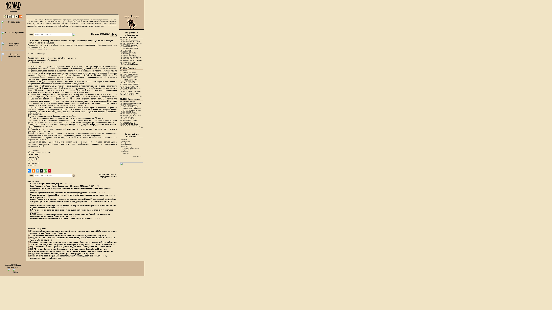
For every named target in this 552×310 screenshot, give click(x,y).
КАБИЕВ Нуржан (129, 122)
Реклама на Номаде (110, 21)
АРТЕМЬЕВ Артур (129, 72)
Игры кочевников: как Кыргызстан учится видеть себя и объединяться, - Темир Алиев (70, 247)
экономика (56, 23)
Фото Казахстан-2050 (96, 26)
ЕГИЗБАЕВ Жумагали (130, 76)
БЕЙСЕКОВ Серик (129, 112)
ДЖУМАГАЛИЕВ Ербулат (132, 43)
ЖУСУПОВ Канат (129, 81)
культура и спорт (73, 25)
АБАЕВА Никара (129, 101)
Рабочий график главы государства (46, 184)
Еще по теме (33, 182)
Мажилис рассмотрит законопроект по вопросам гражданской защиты (63, 193)
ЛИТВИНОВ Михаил (130, 48)
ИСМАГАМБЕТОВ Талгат (132, 115)
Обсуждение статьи (108, 177)
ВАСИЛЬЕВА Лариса (130, 105)
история (83, 25)
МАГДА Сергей (128, 117)
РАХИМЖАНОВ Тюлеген (132, 103)
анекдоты (75, 26)
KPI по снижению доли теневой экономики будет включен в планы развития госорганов (71, 210)
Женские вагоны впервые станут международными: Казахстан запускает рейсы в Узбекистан (73, 242)
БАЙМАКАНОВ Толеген (131, 41)
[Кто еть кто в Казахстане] (131, 190)
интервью (30, 25)
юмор (114, 23)
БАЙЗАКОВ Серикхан (130, 120)
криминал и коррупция (58, 25)
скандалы (38, 25)
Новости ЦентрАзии (37, 229)
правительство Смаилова (107, 20)
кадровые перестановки (52, 21)
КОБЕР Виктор (128, 50)
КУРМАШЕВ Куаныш (130, 74)
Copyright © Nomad (13, 265)
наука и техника (100, 25)
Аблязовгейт (59, 20)
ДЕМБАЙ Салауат (129, 55)
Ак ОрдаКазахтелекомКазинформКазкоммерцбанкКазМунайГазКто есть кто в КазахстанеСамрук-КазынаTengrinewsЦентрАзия (130, 146)
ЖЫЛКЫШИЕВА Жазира (132, 126)
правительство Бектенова (89, 20)
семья (83, 23)
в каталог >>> (137, 156)
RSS (41, 21)
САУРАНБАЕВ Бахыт (130, 79)
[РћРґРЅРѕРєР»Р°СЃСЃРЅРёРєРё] (33, 171)
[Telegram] (37, 171)
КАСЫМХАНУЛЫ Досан (132, 91)
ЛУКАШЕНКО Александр (132, 108)
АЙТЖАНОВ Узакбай (130, 59)
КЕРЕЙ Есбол (128, 90)
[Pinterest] (49, 171)
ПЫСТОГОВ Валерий (130, 107)
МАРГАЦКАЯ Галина (130, 64)
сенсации (46, 25)
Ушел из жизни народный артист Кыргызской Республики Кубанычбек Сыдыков (68, 236)
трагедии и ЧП (43, 26)
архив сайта (84, 26)
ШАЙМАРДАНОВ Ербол (132, 57)
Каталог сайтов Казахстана (92, 21)
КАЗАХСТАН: (32, 20)
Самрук (40, 20)
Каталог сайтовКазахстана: (132, 135)
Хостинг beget (13, 267)
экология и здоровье (94, 23)
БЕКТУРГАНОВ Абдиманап (132, 60)
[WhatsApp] (45, 171)
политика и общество (43, 23)
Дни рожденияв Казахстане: (131, 34)
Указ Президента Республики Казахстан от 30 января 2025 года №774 (62, 186)
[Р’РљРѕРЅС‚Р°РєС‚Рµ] (29, 171)
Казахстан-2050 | (33, 21)
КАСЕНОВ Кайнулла (130, 114)
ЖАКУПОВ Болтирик (130, 86)
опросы (68, 26)
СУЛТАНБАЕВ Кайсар (131, 124)
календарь (90, 25)
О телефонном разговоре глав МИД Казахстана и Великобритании (61, 218)
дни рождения (67, 21)
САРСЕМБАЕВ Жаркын (131, 83)
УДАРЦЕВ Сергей (129, 54)
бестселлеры (77, 21)
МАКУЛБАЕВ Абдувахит (132, 88)
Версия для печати (107, 174)
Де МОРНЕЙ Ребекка (130, 84)
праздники (61, 26)
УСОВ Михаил (128, 71)
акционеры (52, 26)
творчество (107, 23)
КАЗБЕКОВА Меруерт (131, 119)
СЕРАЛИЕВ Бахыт (129, 52)
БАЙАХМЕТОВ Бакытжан (132, 95)
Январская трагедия (72, 20)
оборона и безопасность (70, 23)
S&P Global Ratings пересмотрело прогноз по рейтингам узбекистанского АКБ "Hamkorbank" (73, 244)
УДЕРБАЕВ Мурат (129, 62)
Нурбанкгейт (49, 20)
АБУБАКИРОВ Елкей (130, 47)
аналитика (30, 23)
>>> (141, 66)
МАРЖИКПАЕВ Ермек (131, 93)
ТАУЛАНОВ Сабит (129, 78)
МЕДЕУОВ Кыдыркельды (132, 110)
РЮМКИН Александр (130, 40)
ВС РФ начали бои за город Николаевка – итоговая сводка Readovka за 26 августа (68, 249)
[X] (41, 171)
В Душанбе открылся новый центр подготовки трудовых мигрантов (62, 254)
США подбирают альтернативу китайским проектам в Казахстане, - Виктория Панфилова (71, 251)
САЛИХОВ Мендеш (130, 45)
